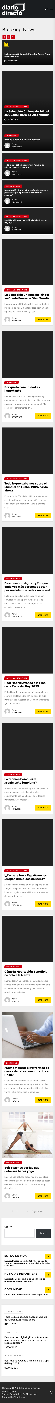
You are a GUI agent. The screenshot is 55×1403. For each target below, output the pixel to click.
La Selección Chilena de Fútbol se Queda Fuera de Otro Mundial (27, 55)
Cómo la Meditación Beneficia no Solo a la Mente (25, 973)
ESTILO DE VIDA (11, 1332)
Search (8, 1226)
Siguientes (38, 1211)
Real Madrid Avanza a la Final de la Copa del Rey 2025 (25, 221)
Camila (15, 1099)
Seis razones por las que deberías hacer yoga (21, 1169)
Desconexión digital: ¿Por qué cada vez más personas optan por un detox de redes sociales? (26, 192)
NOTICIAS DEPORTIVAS (14, 1312)
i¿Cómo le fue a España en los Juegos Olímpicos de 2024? (25, 877)
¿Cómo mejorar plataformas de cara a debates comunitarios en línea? (27, 1071)
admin (14, 144)
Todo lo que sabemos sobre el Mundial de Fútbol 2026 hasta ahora (24, 166)
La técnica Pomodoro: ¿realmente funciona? (20, 780)
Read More (43, 319)
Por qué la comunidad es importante (22, 139)
